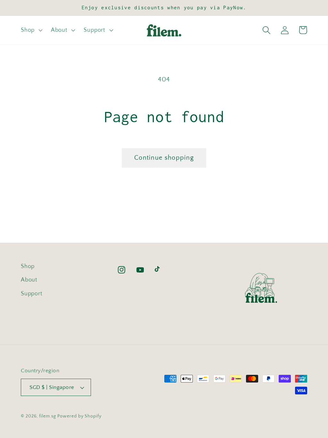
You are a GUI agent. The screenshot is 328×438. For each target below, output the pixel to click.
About (29, 280)
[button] (31, 30)
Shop (28, 266)
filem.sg (47, 416)
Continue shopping (164, 157)
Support (31, 294)
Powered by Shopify (79, 416)
